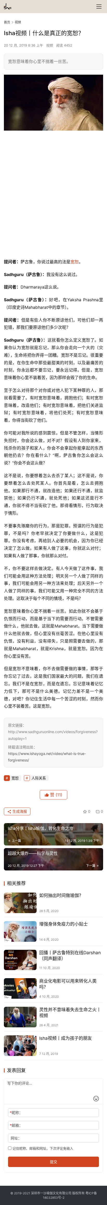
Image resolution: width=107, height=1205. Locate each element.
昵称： (16, 1112)
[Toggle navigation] (98, 6)
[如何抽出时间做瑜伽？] (20, 903)
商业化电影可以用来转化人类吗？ (68, 984)
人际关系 (38, 778)
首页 (7, 22)
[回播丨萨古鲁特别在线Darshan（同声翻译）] (20, 960)
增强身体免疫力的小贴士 (63, 924)
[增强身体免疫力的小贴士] (20, 931)
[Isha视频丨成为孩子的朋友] (20, 1045)
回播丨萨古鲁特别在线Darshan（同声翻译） (70, 955)
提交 (53, 1161)
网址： (16, 1138)
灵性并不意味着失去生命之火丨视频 (70, 1012)
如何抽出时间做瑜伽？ (61, 895)
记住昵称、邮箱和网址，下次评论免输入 (42, 1148)
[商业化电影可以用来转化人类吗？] (20, 988)
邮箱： (16, 1125)
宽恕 (74, 261)
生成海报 (19, 811)
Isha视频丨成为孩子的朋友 (65, 1038)
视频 (49, 45)
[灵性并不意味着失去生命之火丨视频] (20, 1017)
